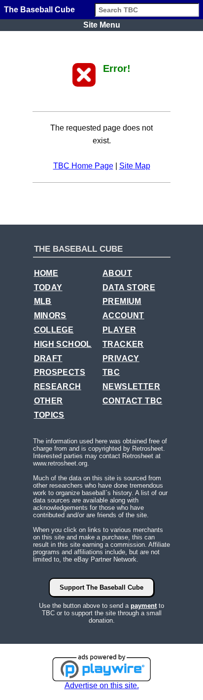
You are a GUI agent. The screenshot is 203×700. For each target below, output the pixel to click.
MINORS (50, 315)
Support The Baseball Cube (101, 587)
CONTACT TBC (132, 401)
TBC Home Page (83, 166)
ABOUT (117, 273)
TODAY (48, 287)
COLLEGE (54, 330)
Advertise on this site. (102, 685)
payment (144, 605)
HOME (46, 273)
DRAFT (48, 358)
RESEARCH (57, 386)
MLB (43, 301)
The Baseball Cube (39, 9)
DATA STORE (128, 287)
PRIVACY (120, 358)
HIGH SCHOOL (63, 344)
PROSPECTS (60, 372)
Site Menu (101, 25)
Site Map (134, 166)
